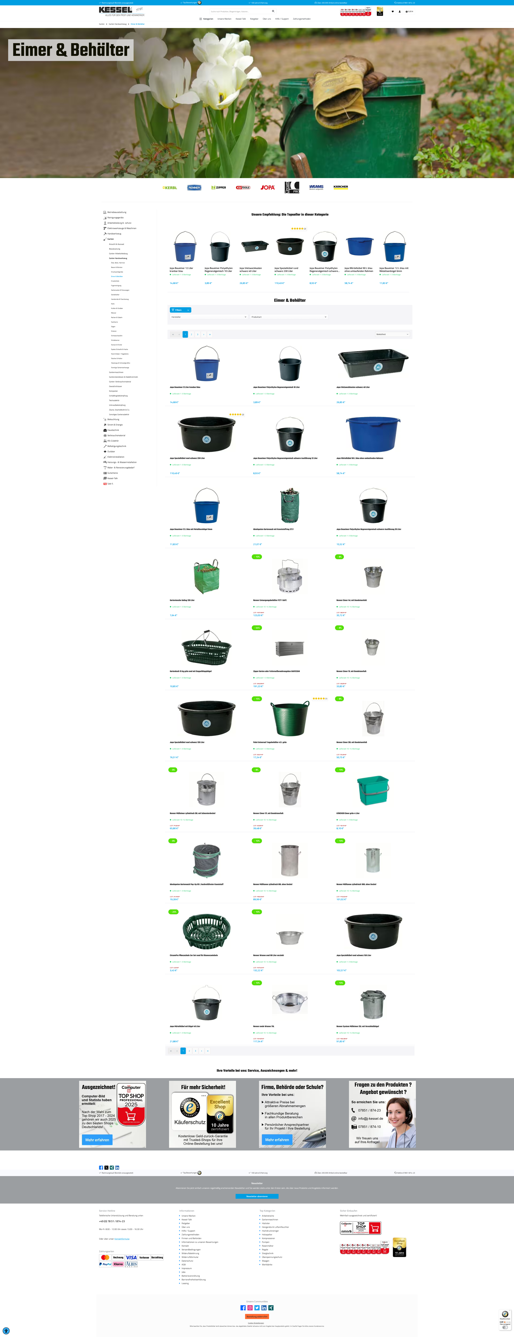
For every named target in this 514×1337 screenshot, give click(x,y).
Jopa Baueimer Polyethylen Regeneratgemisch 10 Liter (219, 270)
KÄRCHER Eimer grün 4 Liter (348, 813)
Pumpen (265, 1242)
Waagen (265, 1260)
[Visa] (131, 1257)
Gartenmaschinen (270, 1219)
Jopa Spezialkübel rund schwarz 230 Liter (286, 270)
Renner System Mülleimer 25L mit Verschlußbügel (358, 1026)
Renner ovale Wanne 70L (263, 1026)
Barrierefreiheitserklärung (194, 1279)
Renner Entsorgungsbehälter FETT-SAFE (270, 600)
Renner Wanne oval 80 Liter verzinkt (268, 955)
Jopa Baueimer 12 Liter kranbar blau (181, 270)
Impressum (187, 1268)
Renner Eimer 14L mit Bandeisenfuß (352, 600)
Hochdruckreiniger (270, 1230)
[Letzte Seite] (210, 334)
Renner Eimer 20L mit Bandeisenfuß (352, 742)
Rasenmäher (267, 1245)
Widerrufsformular (190, 1257)
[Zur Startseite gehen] (122, 11)
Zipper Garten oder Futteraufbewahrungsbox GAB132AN (276, 671)
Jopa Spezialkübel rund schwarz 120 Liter (187, 742)
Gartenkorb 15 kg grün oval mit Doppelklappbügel (191, 671)
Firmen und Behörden (191, 1238)
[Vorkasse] (144, 1257)
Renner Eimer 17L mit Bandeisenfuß (268, 813)
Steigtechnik (267, 1253)
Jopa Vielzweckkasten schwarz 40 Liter (251, 270)
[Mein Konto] (399, 11)
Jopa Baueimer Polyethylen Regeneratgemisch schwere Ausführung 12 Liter (324, 270)
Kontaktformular (121, 1238)
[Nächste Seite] (203, 334)
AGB (184, 1264)
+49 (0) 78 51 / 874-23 (112, 1221)
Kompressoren (268, 1238)
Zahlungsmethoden (190, 1234)
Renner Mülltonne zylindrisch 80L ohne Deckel (272, 884)
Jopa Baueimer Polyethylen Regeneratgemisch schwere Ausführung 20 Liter (369, 529)
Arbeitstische (268, 1215)
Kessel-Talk (187, 1219)
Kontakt (185, 1245)
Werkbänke (267, 1264)
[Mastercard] (105, 1257)
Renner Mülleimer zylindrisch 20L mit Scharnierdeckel (192, 813)
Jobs (183, 1272)
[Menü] (509, 1311)
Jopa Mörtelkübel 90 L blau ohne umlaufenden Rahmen (359, 270)
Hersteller (176, 317)
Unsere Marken (189, 1215)
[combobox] (240, 11)
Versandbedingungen (191, 1249)
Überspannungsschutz (272, 1257)
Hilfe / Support (188, 1230)
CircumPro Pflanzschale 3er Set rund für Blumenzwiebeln (194, 955)
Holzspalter (267, 1234)
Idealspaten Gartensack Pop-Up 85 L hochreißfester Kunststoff (196, 884)
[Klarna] (118, 1264)
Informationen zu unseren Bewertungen (200, 1242)
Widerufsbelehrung (190, 1253)
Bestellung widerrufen (257, 1316)
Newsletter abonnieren (257, 1196)
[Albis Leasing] (131, 1264)
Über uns (186, 1227)
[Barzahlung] (157, 1257)
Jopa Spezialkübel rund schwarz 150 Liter (354, 955)
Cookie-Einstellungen (256, 1323)
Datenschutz (187, 1260)
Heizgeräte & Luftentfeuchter (275, 1227)
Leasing (185, 1283)
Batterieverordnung (191, 1275)
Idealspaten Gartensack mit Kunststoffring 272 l (273, 529)
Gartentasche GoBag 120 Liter (182, 600)
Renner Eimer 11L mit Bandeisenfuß (351, 671)
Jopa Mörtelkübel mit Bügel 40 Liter (185, 1026)
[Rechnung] (118, 1257)
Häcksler (266, 1223)
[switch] (505, 1327)
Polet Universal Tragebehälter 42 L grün (270, 742)
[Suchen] (273, 11)
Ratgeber (186, 1223)
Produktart (257, 317)
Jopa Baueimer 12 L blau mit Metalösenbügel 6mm (393, 270)
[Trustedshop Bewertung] (199, 2)
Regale (265, 1249)
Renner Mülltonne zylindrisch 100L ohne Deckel (356, 884)
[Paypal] (105, 1264)
